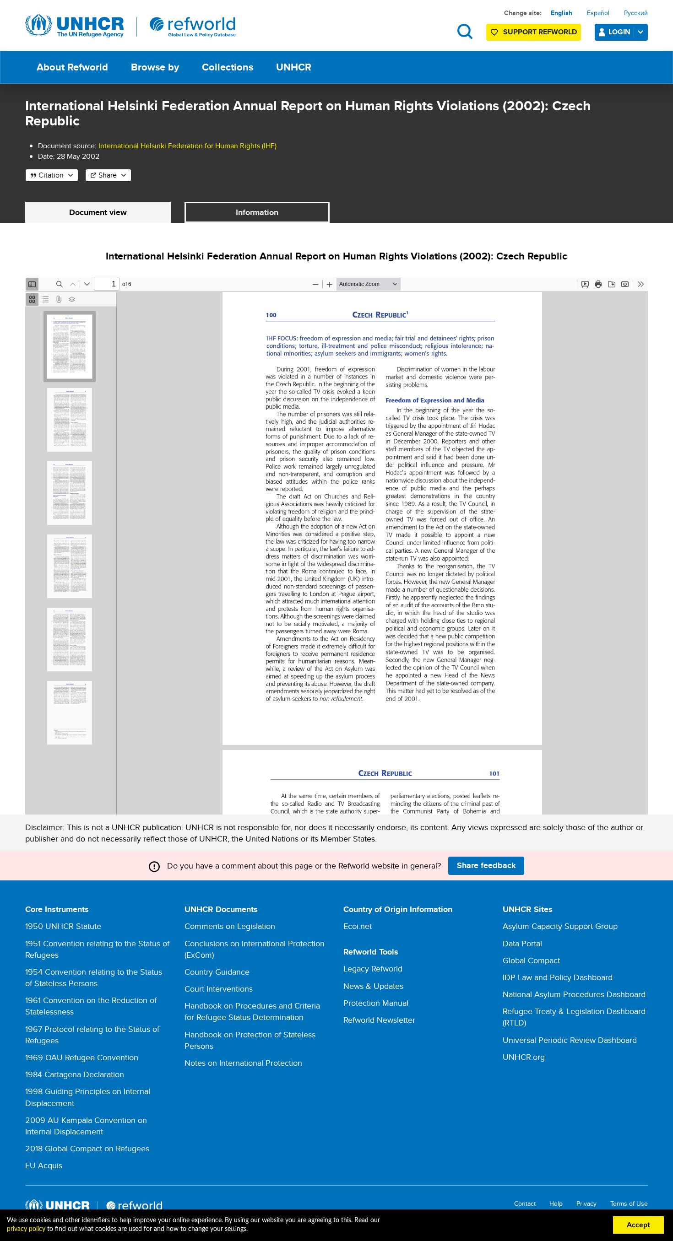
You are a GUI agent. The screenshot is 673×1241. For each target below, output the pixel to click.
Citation (51, 175)
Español (598, 12)
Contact (525, 1203)
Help (556, 1203)
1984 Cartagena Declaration (74, 1074)
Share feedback (486, 865)
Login (619, 32)
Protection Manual (375, 1003)
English (561, 12)
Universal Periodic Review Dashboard (570, 1040)
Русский (636, 12)
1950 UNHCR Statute (63, 926)
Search (464, 31)
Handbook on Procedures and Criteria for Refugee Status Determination (252, 1011)
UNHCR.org (524, 1057)
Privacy (586, 1203)
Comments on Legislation (230, 926)
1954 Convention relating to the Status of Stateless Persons (93, 977)
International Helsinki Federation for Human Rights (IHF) (187, 145)
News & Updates (373, 986)
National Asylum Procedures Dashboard (574, 994)
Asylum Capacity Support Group (560, 926)
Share (107, 175)
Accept (638, 1225)
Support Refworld (540, 32)
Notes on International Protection (243, 1062)
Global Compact (531, 960)
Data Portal (522, 943)
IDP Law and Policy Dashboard (558, 977)
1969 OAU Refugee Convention (81, 1057)
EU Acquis (43, 1165)
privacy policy (26, 1229)
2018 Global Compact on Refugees (87, 1148)
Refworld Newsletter (379, 1019)
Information (257, 212)
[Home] (130, 26)
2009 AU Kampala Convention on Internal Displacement (86, 1125)
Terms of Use (629, 1203)
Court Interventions (219, 988)
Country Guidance (217, 971)
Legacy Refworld (372, 968)
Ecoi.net (357, 926)
